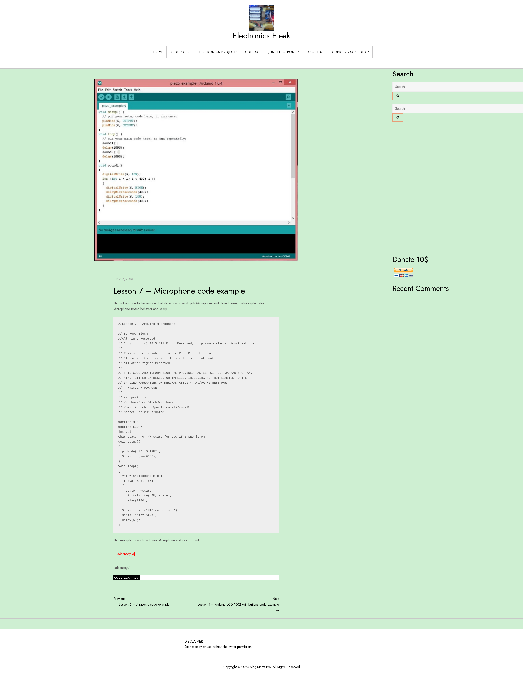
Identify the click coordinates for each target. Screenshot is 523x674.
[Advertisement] (408, 187)
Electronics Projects (218, 52)
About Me (316, 52)
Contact (253, 52)
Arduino (178, 52)
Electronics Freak (261, 35)
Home (158, 52)
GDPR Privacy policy (350, 52)
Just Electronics (284, 52)
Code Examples (126, 578)
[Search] (397, 96)
